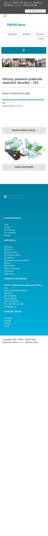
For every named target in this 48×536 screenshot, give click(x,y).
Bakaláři (26, 34)
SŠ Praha (8, 247)
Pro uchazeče (10, 233)
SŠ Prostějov (9, 266)
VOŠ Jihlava (9, 274)
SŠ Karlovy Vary (10, 252)
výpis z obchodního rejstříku (16, 290)
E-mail (41, 39)
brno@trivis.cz (10, 307)
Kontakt (7, 235)
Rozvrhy (40, 34)
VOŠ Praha (8, 271)
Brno (7, 93)
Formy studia (9, 230)
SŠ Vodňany (9, 258)
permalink (19, 106)
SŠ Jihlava (8, 249)
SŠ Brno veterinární (12, 268)
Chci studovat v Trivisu (35, 11)
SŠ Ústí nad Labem (12, 255)
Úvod (6, 224)
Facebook (12, 34)
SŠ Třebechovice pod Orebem (17, 260)
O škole (7, 227)
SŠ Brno (7, 263)
